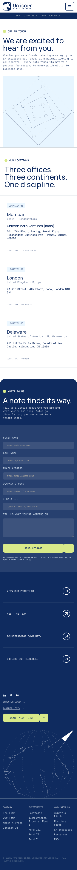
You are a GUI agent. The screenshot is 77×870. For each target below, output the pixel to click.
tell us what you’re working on (25, 514)
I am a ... (10, 499)
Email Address (12, 468)
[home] (17, 6)
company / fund (13, 483)
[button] (69, 6)
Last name (9, 453)
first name (10, 437)
